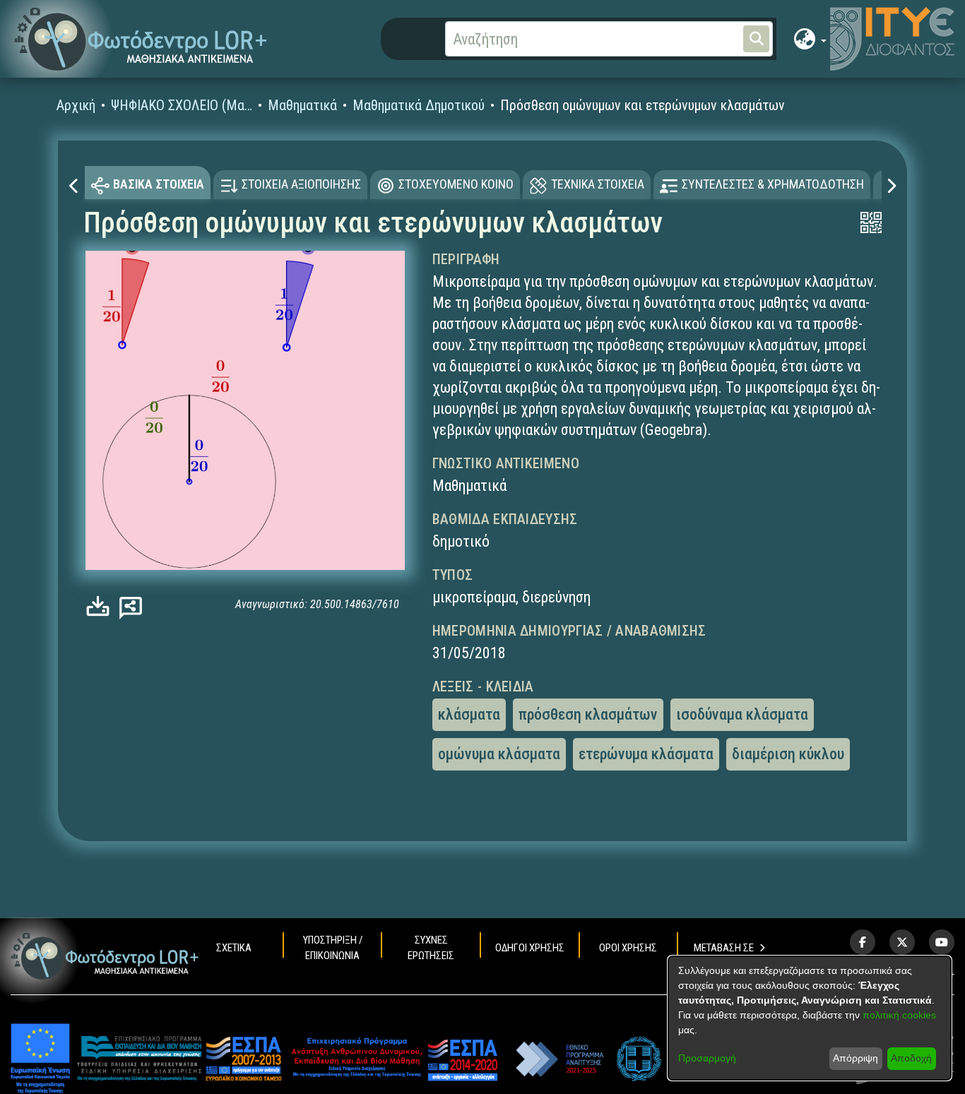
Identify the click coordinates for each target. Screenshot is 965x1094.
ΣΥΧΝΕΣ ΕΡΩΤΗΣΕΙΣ (431, 948)
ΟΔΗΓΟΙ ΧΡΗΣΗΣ (529, 947)
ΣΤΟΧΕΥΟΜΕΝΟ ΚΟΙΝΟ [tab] (456, 184)
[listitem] (862, 942)
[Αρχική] (105, 956)
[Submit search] (756, 38)
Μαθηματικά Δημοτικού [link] (419, 105)
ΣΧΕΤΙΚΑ (233, 947)
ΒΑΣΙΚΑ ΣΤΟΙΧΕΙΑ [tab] (158, 184)
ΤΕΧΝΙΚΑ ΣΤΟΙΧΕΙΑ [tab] (597, 184)
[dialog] (809, 1018)
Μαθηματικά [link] (302, 105)
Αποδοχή (911, 1058)
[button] (141, 39)
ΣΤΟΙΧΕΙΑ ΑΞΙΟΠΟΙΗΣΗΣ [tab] (301, 184)
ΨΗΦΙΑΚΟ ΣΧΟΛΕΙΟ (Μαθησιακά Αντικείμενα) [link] (181, 105)
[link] (101, 606)
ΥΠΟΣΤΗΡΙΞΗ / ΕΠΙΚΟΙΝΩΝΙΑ (332, 948)
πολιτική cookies (899, 1015)
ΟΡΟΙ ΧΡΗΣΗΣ (628, 947)
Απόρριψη (855, 1058)
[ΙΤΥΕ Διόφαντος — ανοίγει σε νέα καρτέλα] (892, 39)
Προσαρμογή (707, 1058)
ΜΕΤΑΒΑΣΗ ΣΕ (724, 947)
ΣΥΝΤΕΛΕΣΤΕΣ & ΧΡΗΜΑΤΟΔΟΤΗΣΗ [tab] (773, 184)
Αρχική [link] (76, 105)
